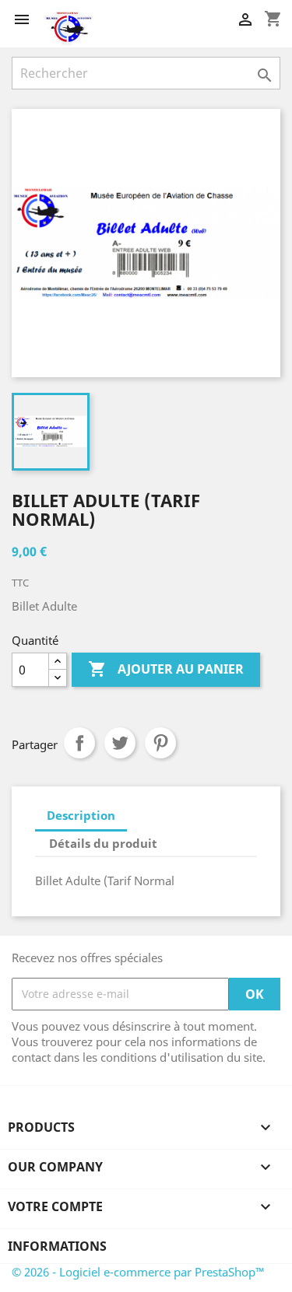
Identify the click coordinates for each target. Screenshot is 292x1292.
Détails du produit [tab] (103, 843)
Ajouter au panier (166, 669)
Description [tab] (81, 815)
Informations (57, 1246)
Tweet (119, 742)
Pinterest (160, 742)
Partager (79, 742)
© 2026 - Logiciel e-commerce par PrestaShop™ (138, 1272)
